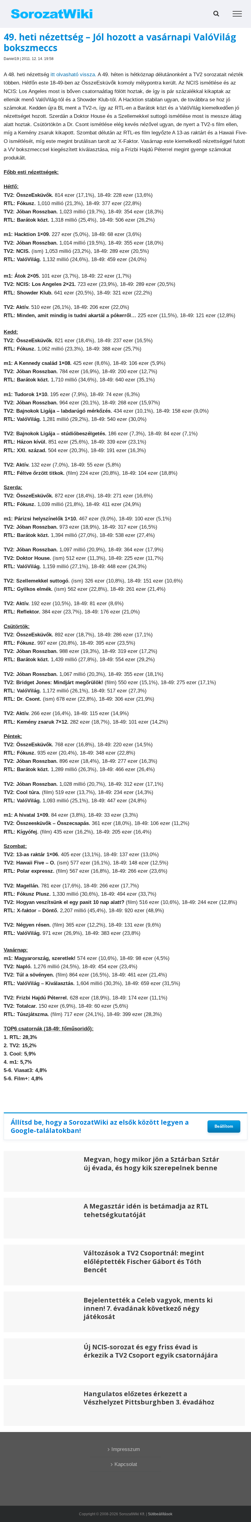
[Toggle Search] (216, 13)
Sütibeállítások (160, 1514)
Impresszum (125, 1449)
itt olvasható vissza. (73, 74)
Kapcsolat (125, 1464)
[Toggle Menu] (237, 14)
